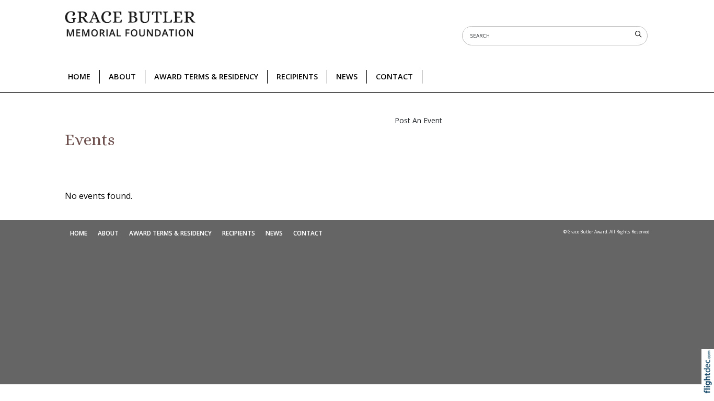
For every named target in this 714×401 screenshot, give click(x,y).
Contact (394, 76)
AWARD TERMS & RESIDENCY (206, 76)
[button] (710, 386)
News (347, 76)
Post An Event (418, 120)
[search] (638, 34)
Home (79, 76)
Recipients (297, 76)
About (122, 76)
